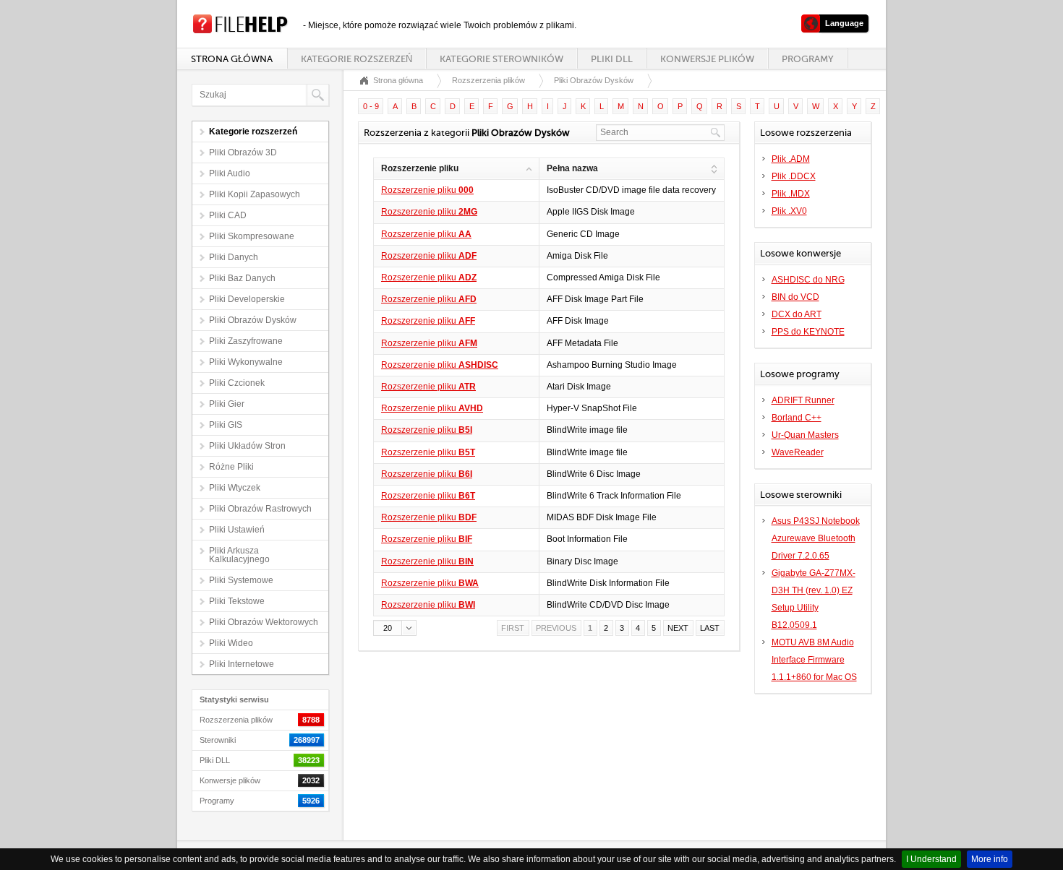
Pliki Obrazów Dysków (252, 320)
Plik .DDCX (794, 176)
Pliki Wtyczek (234, 488)
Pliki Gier (226, 404)
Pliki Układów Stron (247, 446)
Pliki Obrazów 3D (243, 152)
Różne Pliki (231, 467)
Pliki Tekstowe (237, 601)
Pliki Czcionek (237, 383)
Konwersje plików (707, 58)
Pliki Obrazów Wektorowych (263, 622)
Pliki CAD (228, 215)
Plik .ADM (791, 159)
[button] (395, 628)
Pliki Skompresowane (251, 236)
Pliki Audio (229, 173)
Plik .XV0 (789, 211)
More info (989, 859)
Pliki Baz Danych (242, 278)
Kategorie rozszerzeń (356, 58)
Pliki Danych (233, 257)
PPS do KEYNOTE (808, 332)
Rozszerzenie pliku (427, 190)
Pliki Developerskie (247, 299)
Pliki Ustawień (237, 530)
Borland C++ (796, 418)
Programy (808, 58)
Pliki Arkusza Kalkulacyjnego (239, 555)
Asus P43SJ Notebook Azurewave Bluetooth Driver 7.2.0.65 (816, 538)
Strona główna (232, 58)
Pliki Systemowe (241, 580)
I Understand (931, 859)
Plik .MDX (791, 194)
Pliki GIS (225, 425)
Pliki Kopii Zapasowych (254, 194)
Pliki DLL (612, 58)
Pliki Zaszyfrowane (246, 341)
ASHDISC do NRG (808, 280)
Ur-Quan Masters (805, 435)
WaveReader (798, 452)
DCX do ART (796, 314)
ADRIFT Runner (803, 400)
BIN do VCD (795, 297)
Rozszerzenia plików (488, 80)
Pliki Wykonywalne (246, 362)
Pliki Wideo (231, 643)
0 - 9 (371, 106)
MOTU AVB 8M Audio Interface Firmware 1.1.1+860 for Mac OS (814, 659)
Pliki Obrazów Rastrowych (260, 509)
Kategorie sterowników (501, 58)
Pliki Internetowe (241, 664)
